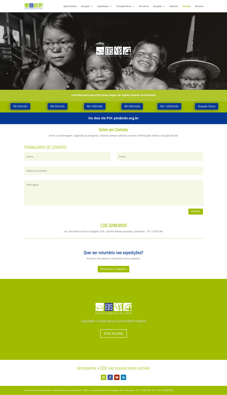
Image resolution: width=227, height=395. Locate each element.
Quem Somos (70, 6)
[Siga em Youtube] (116, 377)
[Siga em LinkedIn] (123, 377)
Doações (157, 6)
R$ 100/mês (95, 106)
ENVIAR (195, 211)
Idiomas (199, 6)
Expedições (103, 6)
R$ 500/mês (132, 106)
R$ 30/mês (20, 106)
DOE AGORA (113, 333)
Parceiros (144, 6)
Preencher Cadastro (113, 269)
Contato (186, 6)
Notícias (174, 6)
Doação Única (206, 106)
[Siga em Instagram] (103, 377)
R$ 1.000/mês (169, 106)
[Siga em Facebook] (110, 377)
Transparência (123, 6)
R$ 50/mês (58, 106)
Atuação (85, 6)
